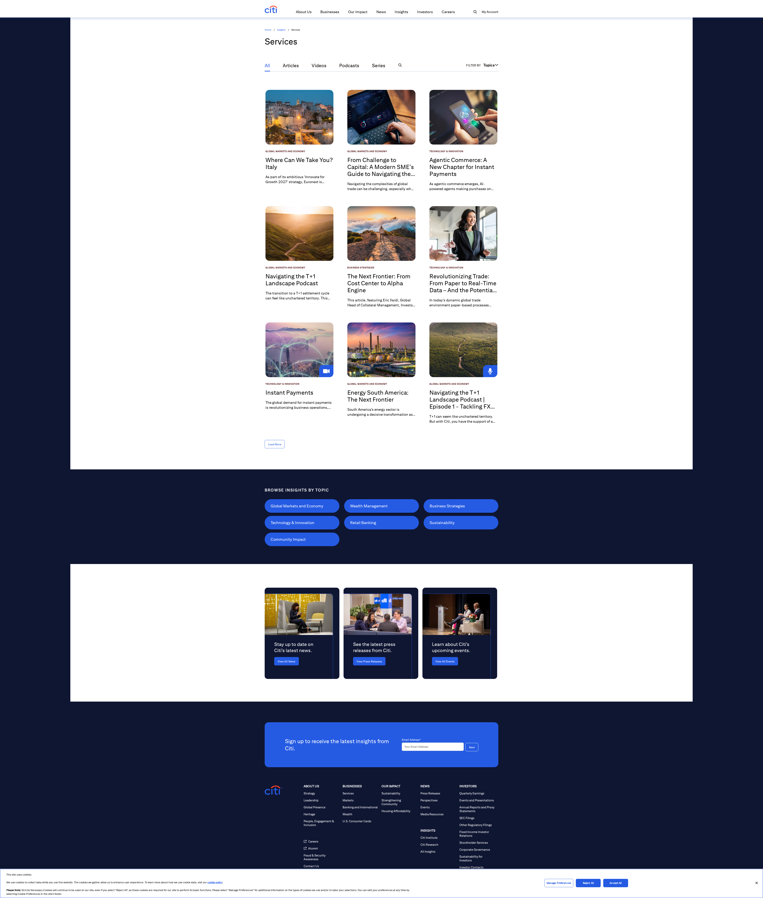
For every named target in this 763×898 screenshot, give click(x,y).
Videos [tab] (319, 65)
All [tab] (267, 65)
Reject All (588, 882)
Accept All (616, 882)
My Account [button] (490, 12)
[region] (381, 883)
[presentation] (296, 661)
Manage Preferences (559, 882)
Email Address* (411, 739)
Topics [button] (489, 65)
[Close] (756, 883)
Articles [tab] (291, 65)
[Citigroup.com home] (274, 790)
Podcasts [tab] (349, 65)
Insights (281, 30)
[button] (304, 13)
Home (268, 30)
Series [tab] (378, 65)
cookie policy (214, 882)
